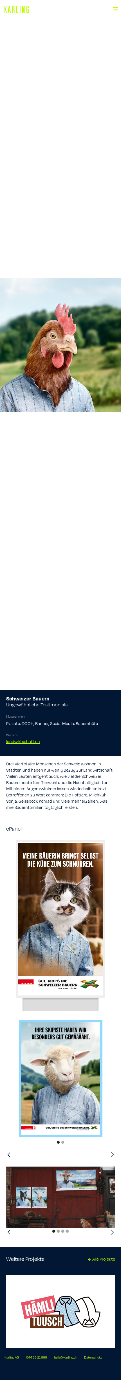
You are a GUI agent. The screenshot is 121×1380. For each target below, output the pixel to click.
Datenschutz (93, 1357)
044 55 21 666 (36, 1357)
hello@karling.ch (65, 1357)
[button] (115, 5)
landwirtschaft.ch (23, 741)
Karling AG (12, 1357)
